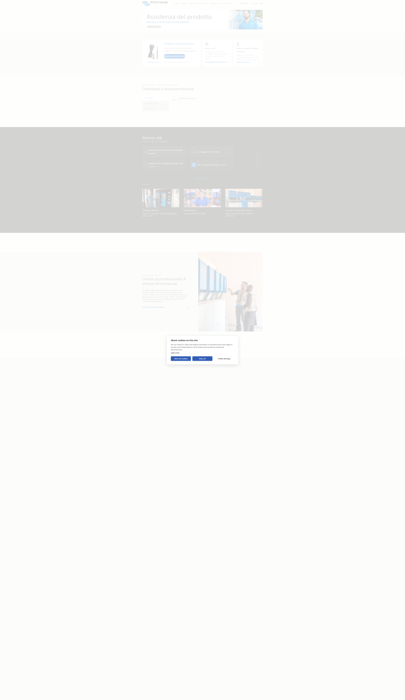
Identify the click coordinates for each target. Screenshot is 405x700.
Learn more (175, 352)
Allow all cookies (181, 359)
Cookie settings (224, 359)
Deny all (202, 359)
